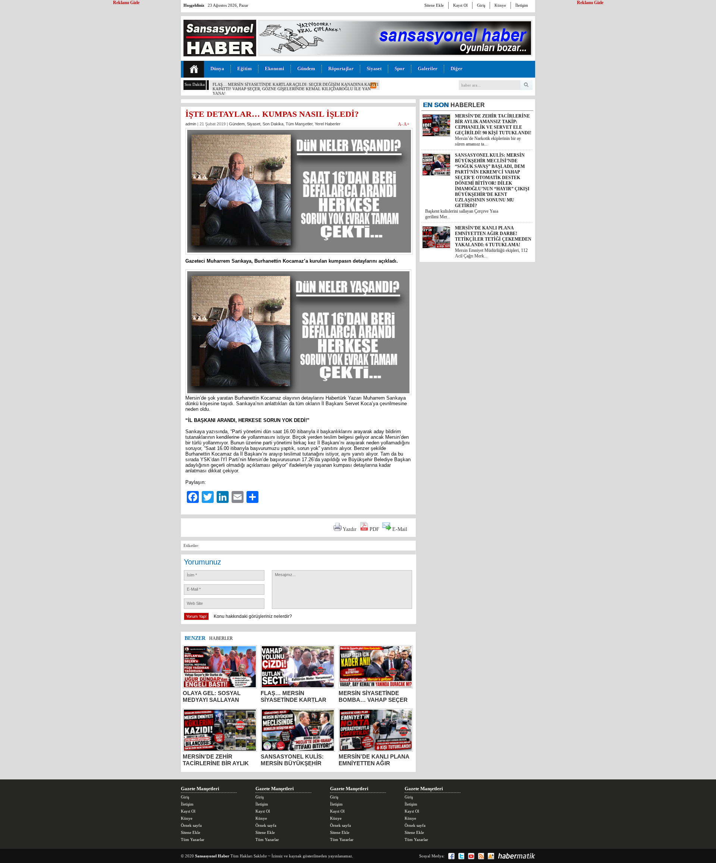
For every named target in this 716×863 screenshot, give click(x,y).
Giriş (481, 5)
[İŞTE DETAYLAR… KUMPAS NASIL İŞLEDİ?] (299, 256)
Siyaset (374, 68)
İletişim (521, 5)
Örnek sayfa (191, 825)
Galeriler (427, 68)
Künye (500, 5)
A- (400, 124)
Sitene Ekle (434, 5)
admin (190, 124)
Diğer (456, 68)
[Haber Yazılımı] (516, 856)
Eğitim (244, 68)
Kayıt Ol (460, 5)
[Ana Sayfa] (193, 69)
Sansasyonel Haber (212, 856)
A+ (406, 124)
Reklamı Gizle (590, 2)
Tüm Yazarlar (192, 839)
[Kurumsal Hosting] (491, 856)
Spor (400, 68)
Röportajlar (341, 68)
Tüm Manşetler (299, 124)
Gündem (306, 68)
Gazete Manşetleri (200, 788)
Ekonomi (274, 68)
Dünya (217, 68)
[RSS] (481, 856)
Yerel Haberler (327, 124)
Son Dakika (273, 124)
